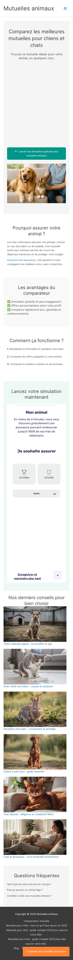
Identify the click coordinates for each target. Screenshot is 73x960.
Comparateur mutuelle (36, 921)
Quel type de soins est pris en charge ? (29, 884)
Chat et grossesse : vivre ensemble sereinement (31, 856)
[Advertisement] (36, 102)
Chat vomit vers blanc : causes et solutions (28, 686)
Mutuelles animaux (29, 8)
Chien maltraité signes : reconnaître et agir (28, 643)
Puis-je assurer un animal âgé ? (25, 889)
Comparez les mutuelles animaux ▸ (46, 951)
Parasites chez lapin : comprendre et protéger (30, 729)
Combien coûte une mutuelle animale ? (29, 895)
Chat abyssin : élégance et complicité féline (28, 814)
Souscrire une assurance (21, 260)
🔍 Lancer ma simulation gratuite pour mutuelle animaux (36, 153)
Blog (16, 948)
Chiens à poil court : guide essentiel (24, 771)
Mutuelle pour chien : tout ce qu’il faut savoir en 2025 (36, 925)
